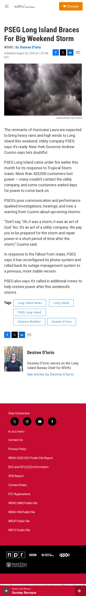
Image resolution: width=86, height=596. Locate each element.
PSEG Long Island (30, 312)
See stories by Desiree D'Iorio (50, 374)
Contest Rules (17, 485)
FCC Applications (19, 494)
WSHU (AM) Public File (22, 503)
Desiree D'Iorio (30, 47)
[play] (6, 591)
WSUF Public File (19, 521)
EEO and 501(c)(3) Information (28, 467)
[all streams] (80, 591)
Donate (72, 6)
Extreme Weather (29, 321)
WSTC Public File (19, 530)
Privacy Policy (17, 449)
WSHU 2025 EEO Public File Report (30, 458)
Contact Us (15, 440)
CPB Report (16, 476)
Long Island (61, 303)
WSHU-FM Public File (21, 512)
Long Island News (30, 303)
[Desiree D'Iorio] (13, 359)
